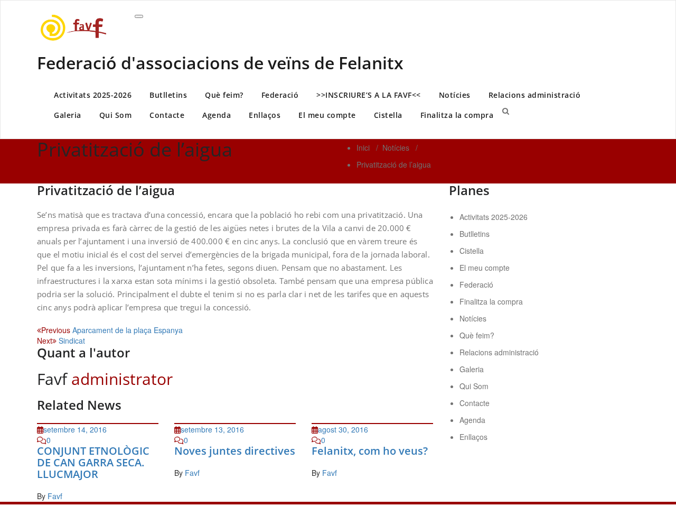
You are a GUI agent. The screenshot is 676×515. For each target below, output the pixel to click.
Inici (363, 147)
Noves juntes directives (234, 451)
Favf (55, 496)
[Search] (505, 110)
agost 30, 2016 (343, 429)
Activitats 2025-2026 (93, 95)
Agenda (216, 115)
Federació (280, 95)
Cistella (388, 115)
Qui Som (115, 115)
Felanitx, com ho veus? (370, 451)
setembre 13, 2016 (212, 429)
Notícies (455, 95)
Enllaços (264, 115)
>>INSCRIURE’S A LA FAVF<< (368, 95)
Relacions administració (535, 95)
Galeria (67, 115)
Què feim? (224, 95)
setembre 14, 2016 (75, 429)
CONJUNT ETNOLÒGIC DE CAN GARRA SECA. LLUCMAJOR (93, 462)
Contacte (166, 115)
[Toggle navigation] (139, 16)
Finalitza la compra (457, 115)
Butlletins (168, 95)
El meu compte (327, 115)
